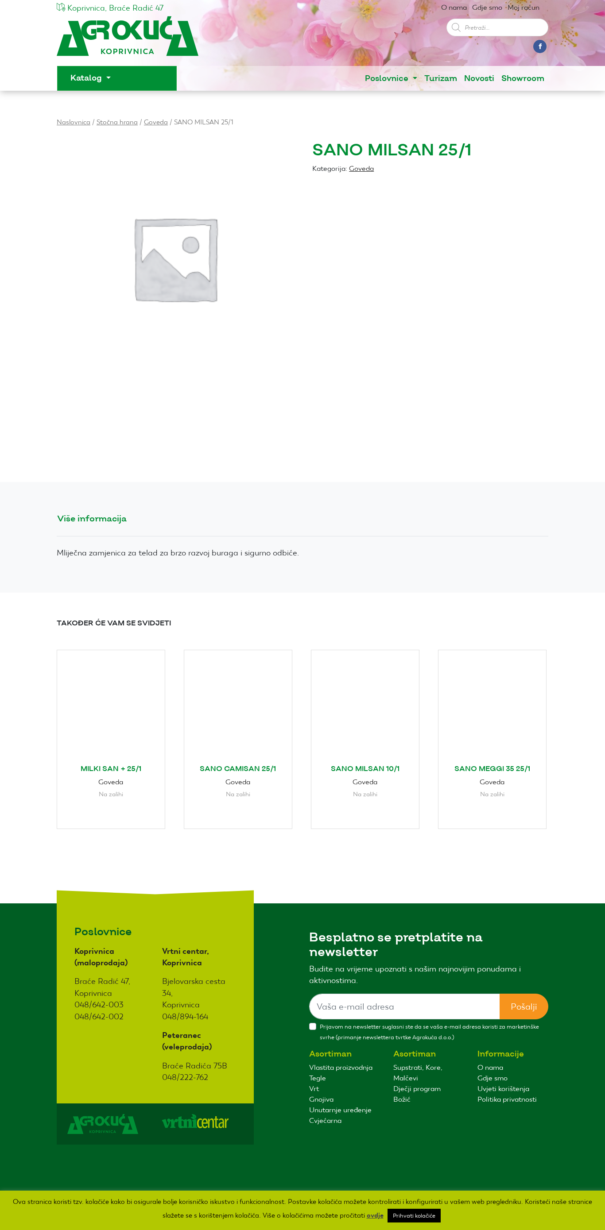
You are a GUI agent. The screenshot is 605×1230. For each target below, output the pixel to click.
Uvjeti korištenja (503, 1088)
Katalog (87, 78)
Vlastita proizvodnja (340, 1067)
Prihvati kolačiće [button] (414, 1215)
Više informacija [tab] (92, 518)
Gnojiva (321, 1099)
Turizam (440, 78)
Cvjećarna (325, 1120)
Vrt (314, 1088)
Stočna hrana (117, 122)
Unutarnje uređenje (340, 1109)
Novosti (479, 78)
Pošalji (524, 1006)
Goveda (156, 122)
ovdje (375, 1215)
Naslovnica (73, 122)
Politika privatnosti (507, 1099)
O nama (454, 7)
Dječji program (417, 1088)
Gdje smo (487, 7)
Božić (402, 1099)
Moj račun (523, 7)
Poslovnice (388, 78)
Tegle (317, 1078)
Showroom (522, 78)
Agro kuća (127, 40)
